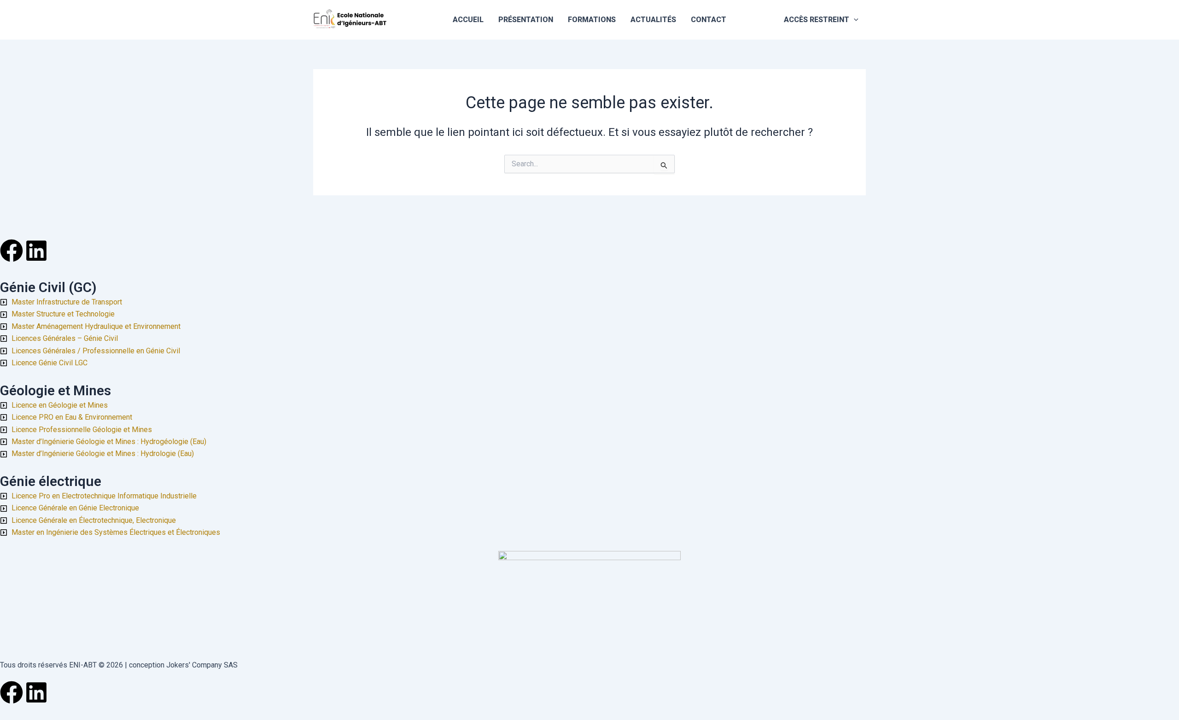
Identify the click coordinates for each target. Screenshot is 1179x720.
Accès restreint (816, 19)
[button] (853, 19)
